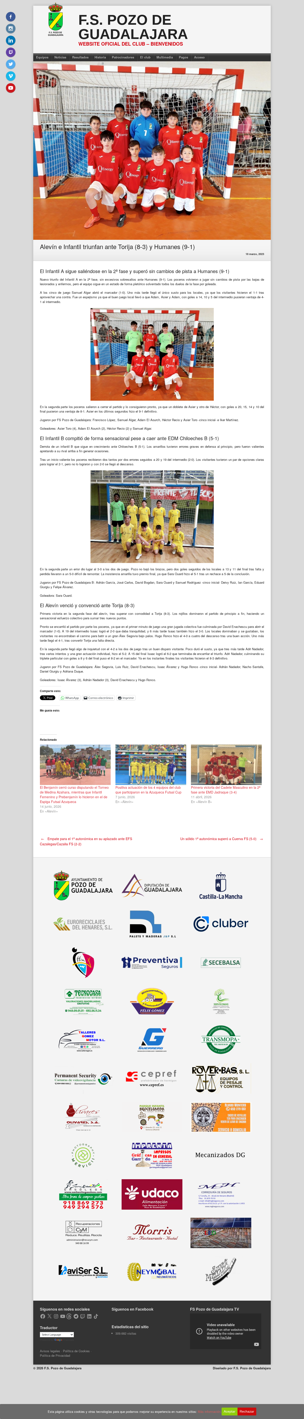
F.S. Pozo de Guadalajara (133, 27)
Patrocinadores (123, 57)
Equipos (42, 57)
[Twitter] (10, 64)
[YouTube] (10, 88)
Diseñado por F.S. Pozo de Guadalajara (242, 1368)
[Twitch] (10, 52)
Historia (100, 57)
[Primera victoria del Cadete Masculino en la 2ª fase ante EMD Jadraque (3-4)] (226, 765)
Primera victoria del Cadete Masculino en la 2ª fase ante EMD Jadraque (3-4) (225, 789)
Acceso (199, 57)
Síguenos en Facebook (132, 1309)
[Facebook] (10, 16)
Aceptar (229, 1411)
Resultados (80, 57)
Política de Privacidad (55, 1355)
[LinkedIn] (10, 40)
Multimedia (165, 57)
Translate (68, 1339)
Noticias (60, 57)
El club (145, 57)
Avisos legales (50, 1351)
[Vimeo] (10, 76)
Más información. (210, 1411)
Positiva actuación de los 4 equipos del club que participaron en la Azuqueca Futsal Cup (148, 789)
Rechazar (247, 1411)
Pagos (183, 57)
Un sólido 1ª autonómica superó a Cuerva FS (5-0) (221, 838)
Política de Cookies (76, 1351)
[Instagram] (10, 28)
